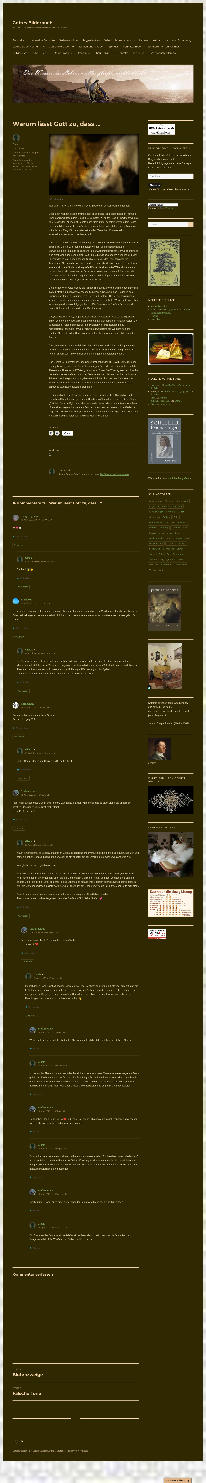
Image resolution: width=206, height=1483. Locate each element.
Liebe (169, 533)
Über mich (39, 53)
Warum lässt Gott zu (22, 169)
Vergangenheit (167, 559)
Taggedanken (91, 40)
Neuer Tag (155, 319)
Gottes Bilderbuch (32, 22)
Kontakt (123, 53)
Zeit (161, 570)
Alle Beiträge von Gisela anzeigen (114, 474)
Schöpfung (154, 549)
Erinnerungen (156, 512)
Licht (161, 533)
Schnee (182, 543)
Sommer (181, 549)
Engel (152, 506)
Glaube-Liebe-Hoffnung (27, 46)
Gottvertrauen (179, 522)
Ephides (114, 46)
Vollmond (166, 564)
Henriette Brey (132, 46)
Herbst (152, 527)
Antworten (19, 545)
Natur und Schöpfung (178, 40)
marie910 (27, 599)
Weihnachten (180, 564)
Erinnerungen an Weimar (163, 46)
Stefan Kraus (29, 791)
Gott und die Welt (59, 46)
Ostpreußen (84, 53)
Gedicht (167, 517)
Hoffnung (163, 527)
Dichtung (169, 501)
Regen (188, 538)
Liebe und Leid (148, 40)
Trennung (178, 554)
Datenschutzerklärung (162, 53)
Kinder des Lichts (159, 306)
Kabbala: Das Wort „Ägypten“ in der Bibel (170, 309)
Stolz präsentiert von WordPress (72, 1451)
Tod (168, 554)
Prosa (34, 166)
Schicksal (171, 543)
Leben (28, 166)
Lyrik (177, 533)
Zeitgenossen (21, 53)
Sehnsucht (168, 549)
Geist (176, 517)
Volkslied (153, 564)
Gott (22, 166)
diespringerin (29, 516)
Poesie (170, 538)
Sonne (152, 554)
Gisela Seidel (155, 522)
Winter (152, 570)
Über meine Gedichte (42, 40)
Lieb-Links (138, 53)
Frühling (170, 512)
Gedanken (154, 517)
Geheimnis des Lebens (118, 40)
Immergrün (165, 404)
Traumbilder (103, 53)
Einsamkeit (183, 501)
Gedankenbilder (69, 40)
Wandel (154, 316)
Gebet (181, 512)
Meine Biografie (63, 53)
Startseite (18, 40)
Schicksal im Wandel (161, 313)
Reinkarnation (156, 543)
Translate (169, 208)
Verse (180, 559)
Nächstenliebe (156, 538)
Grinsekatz (27, 703)
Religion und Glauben (91, 46)
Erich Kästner (175, 506)
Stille (161, 554)
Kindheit (175, 527)
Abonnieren (155, 185)
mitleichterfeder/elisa (161, 401)
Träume (153, 559)
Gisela (16, 144)
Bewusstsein (155, 501)
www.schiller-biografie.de (177, 478)
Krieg (185, 527)
